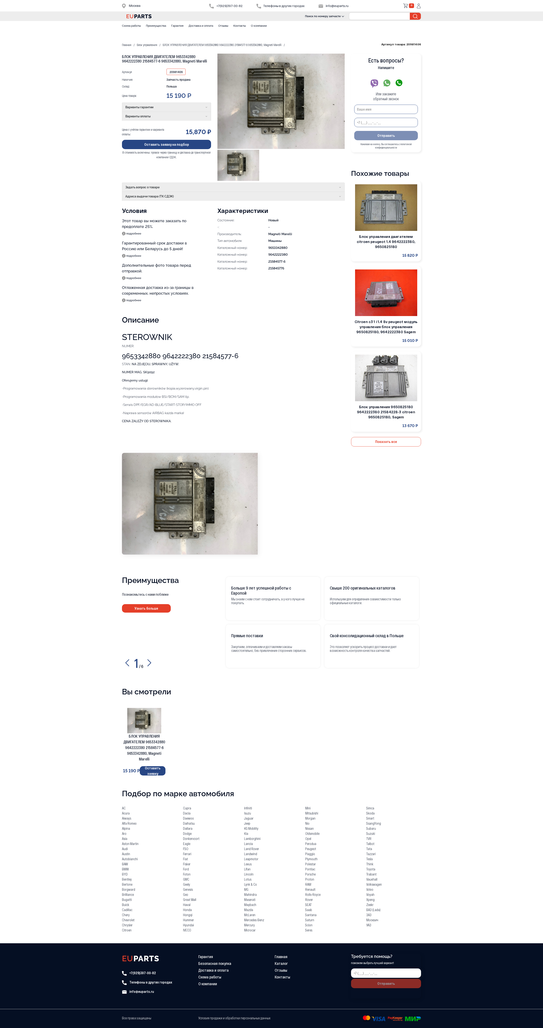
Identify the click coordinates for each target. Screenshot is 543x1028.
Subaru (371, 828)
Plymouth (311, 859)
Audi (125, 849)
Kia (246, 833)
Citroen (127, 930)
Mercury (249, 925)
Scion (308, 925)
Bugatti (127, 900)
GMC (186, 879)
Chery (126, 915)
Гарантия (177, 25)
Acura (126, 813)
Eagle (186, 844)
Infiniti (248, 808)
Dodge (187, 833)
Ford (186, 869)
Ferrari (187, 854)
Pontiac (310, 869)
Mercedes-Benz (254, 920)
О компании (259, 25)
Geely (186, 884)
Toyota (370, 869)
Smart (370, 818)
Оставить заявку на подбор (166, 144)
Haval (186, 905)
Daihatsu (189, 823)
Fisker (186, 864)
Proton (309, 879)
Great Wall (189, 900)
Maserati (249, 900)
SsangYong (373, 823)
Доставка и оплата (201, 25)
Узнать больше (146, 608)
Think (369, 864)
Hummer (188, 920)
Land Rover (251, 849)
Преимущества (156, 25)
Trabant (371, 874)
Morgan (310, 818)
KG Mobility (251, 828)
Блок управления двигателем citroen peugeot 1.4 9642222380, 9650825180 (386, 241)
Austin (126, 854)
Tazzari (371, 854)
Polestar (310, 864)
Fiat (185, 859)
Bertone (127, 884)
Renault (310, 889)
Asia (124, 839)
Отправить (386, 135)
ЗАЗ (368, 915)
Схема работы (131, 25)
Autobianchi (130, 859)
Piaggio (310, 854)
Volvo (369, 889)
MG (246, 889)
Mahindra (250, 894)
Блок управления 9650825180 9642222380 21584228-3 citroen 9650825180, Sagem (386, 412)
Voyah (370, 894)
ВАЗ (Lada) (373, 910)
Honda (187, 910)
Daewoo (188, 818)
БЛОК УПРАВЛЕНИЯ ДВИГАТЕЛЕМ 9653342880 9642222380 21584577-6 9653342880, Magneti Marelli (144, 747)
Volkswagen (374, 884)
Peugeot (310, 849)
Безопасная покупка (214, 963)
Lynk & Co (250, 884)
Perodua (310, 844)
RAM (308, 884)
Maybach (250, 905)
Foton (186, 874)
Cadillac (127, 910)
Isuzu (247, 813)
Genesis (188, 889)
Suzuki (370, 833)
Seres (308, 930)
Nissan (309, 828)
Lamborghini (252, 839)
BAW (125, 864)
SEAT (308, 905)
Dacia (186, 813)
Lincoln (248, 874)
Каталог (281, 963)
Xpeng (370, 900)
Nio (307, 823)
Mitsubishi (311, 813)
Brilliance (128, 894)
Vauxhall (371, 879)
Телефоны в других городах (150, 982)
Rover (309, 900)
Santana (310, 915)
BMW (125, 869)
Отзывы (223, 25)
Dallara (187, 828)
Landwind (250, 854)
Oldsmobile (312, 833)
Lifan (247, 869)
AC (124, 808)
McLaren (249, 915)
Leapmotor (251, 859)
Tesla (369, 859)
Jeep (247, 823)
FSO (185, 849)
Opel (308, 839)
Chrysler (127, 925)
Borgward (128, 889)
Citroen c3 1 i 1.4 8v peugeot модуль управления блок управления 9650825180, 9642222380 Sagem (386, 327)
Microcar (250, 930)
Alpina (126, 828)
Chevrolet (128, 920)
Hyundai (188, 925)
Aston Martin (130, 844)
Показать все (386, 441)
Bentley (127, 879)
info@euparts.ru (336, 6)
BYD (125, 874)
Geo (185, 894)
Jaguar (248, 818)
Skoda (370, 813)
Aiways (126, 818)
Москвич (372, 920)
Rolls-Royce (312, 894)
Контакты (239, 25)
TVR (368, 839)
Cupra (187, 808)
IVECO (187, 930)
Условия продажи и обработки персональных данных (234, 1018)
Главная (281, 956)
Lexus (248, 864)
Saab (308, 910)
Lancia (248, 844)
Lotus (247, 879)
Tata (369, 849)
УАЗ (368, 925)
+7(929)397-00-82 (229, 6)
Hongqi (187, 915)
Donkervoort (191, 839)
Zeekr (370, 905)
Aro (124, 833)
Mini (308, 808)
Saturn (309, 920)
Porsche (310, 874)
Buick (125, 905)
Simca (370, 808)
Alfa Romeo (129, 823)
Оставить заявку (153, 771)
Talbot (370, 844)
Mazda (248, 910)
